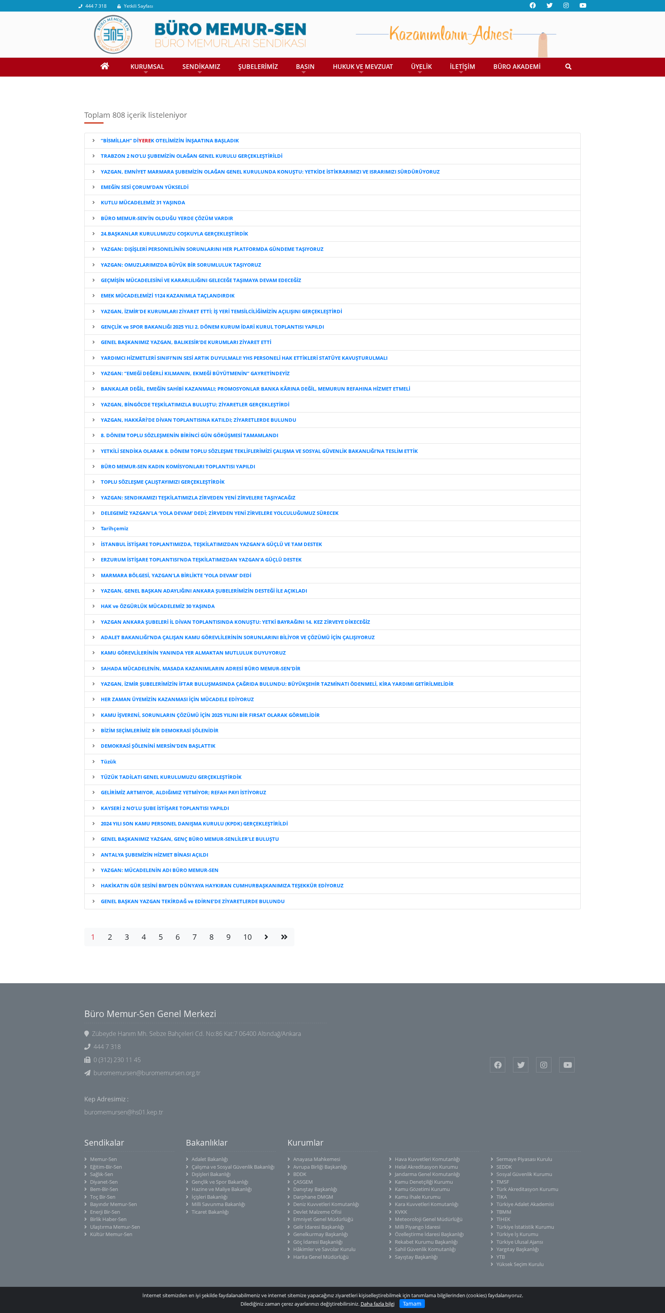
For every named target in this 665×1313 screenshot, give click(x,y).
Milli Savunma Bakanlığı (218, 1204)
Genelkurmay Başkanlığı (320, 1234)
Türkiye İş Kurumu (517, 1234)
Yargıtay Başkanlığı (517, 1249)
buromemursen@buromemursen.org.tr (147, 1073)
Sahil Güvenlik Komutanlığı (425, 1249)
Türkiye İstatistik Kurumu (525, 1226)
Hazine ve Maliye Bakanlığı (222, 1189)
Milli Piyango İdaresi (417, 1226)
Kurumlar (305, 1142)
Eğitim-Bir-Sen (106, 1166)
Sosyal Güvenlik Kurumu (524, 1174)
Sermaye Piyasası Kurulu (524, 1159)
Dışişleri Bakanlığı (211, 1174)
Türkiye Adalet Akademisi (525, 1204)
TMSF (502, 1181)
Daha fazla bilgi (377, 1303)
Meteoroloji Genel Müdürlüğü (429, 1219)
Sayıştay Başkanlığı (416, 1256)
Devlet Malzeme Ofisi (317, 1211)
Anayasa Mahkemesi (316, 1159)
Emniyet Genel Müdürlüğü (323, 1219)
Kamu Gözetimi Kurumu (422, 1189)
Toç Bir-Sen (102, 1196)
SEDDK (504, 1166)
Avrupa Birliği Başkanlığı (320, 1166)
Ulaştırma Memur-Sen (115, 1226)
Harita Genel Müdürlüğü (321, 1256)
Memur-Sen (103, 1159)
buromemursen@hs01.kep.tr (123, 1112)
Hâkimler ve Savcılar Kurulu (324, 1249)
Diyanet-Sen (104, 1181)
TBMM (503, 1211)
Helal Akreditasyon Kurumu (426, 1166)
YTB (500, 1256)
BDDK (299, 1174)
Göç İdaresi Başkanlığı (318, 1241)
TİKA (501, 1196)
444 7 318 (96, 6)
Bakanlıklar (207, 1142)
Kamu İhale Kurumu (418, 1196)
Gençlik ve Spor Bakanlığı (220, 1181)
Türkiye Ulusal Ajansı (519, 1241)
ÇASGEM (303, 1181)
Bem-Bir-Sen (104, 1189)
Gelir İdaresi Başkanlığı (318, 1226)
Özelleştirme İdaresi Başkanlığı (429, 1234)
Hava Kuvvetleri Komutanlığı (427, 1159)
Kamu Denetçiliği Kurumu (424, 1181)
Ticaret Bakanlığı (210, 1211)
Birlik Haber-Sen (108, 1219)
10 (247, 937)
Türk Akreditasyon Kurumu (527, 1189)
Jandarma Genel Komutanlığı (427, 1174)
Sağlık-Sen (101, 1174)
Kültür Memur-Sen (111, 1234)
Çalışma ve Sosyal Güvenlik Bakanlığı (233, 1166)
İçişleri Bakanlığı (209, 1196)
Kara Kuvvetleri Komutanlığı (426, 1204)
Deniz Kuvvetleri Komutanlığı (326, 1204)
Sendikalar (104, 1142)
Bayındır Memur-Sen (113, 1204)
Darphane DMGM (313, 1196)
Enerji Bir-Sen (105, 1211)
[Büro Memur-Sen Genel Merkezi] (332, 34)
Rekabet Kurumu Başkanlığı (426, 1241)
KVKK (401, 1211)
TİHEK (503, 1219)
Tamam (412, 1303)
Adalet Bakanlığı (210, 1159)
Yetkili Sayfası (138, 6)
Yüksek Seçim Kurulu (520, 1264)
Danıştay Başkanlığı (315, 1189)
